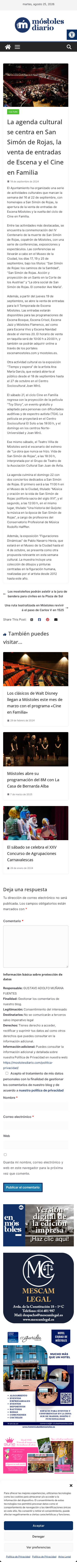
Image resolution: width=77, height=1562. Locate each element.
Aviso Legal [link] (64, 1556)
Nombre (10, 1098)
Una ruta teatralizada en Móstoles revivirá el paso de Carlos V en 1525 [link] (34, 607)
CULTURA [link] (13, 112)
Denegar (38, 1536)
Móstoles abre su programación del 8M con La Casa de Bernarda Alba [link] (33, 780)
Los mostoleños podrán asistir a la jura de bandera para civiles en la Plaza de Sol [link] (37, 594)
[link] (72, 35)
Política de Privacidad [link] (18, 1556)
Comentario (13, 921)
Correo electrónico (18, 1117)
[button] (71, 1485)
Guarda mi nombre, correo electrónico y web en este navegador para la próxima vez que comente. (33, 1168)
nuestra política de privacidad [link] (41, 1090)
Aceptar (38, 1526)
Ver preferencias (38, 1547)
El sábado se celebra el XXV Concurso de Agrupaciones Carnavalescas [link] (31, 853)
